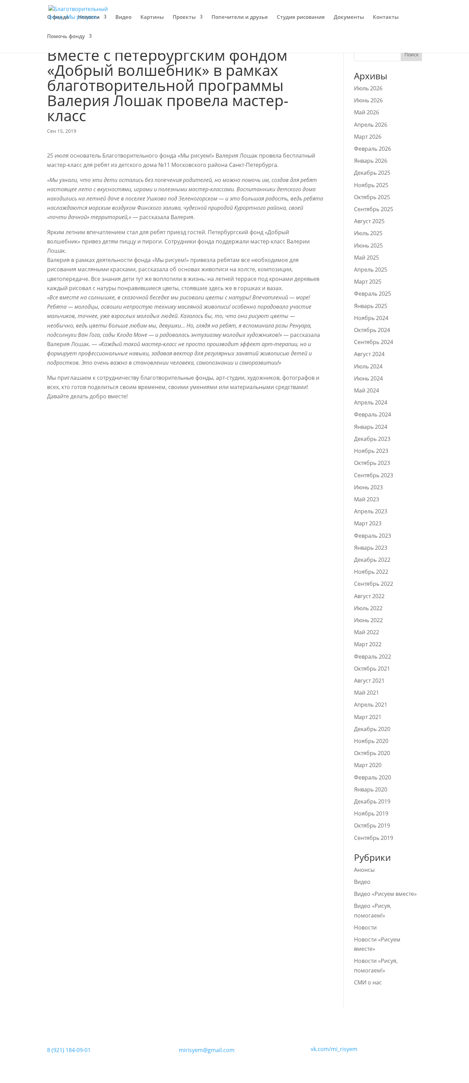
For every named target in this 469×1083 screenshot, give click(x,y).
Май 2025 (366, 257)
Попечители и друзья (239, 17)
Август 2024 (369, 354)
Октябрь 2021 (372, 668)
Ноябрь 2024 (371, 318)
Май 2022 (366, 632)
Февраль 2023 (372, 535)
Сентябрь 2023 (373, 475)
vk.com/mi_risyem (334, 1049)
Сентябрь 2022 (373, 584)
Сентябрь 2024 (373, 342)
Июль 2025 (368, 233)
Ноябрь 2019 (371, 813)
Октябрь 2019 (372, 825)
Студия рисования (301, 17)
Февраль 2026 (372, 148)
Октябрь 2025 (372, 197)
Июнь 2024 (368, 378)
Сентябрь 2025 (373, 209)
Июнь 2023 (368, 487)
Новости (89, 17)
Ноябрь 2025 (371, 185)
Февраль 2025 (372, 293)
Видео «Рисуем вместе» (385, 894)
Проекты (184, 17)
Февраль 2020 (372, 777)
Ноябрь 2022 (371, 571)
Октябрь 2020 (372, 753)
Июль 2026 (368, 88)
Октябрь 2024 (372, 330)
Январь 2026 (370, 160)
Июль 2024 (368, 366)
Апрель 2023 (370, 511)
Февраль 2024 (372, 414)
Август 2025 (369, 221)
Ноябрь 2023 (371, 451)
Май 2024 (366, 390)
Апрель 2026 (370, 124)
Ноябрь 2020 (371, 741)
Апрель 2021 (370, 704)
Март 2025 (367, 281)
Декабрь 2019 (372, 801)
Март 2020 (367, 765)
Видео (123, 17)
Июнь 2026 (368, 100)
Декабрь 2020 (372, 729)
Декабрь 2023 (372, 439)
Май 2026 (366, 112)
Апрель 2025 (370, 269)
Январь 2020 (370, 789)
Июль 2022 (368, 608)
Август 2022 (369, 596)
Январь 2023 (370, 547)
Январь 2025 (370, 306)
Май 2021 (366, 692)
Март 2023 (367, 523)
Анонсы (364, 870)
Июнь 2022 (368, 620)
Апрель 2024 (370, 402)
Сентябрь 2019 (373, 838)
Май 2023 (366, 499)
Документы (349, 17)
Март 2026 (367, 136)
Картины (152, 17)
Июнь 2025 (368, 245)
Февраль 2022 (372, 656)
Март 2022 (367, 644)
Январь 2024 (370, 427)
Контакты (386, 17)
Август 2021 (369, 680)
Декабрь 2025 (372, 172)
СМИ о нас (368, 982)
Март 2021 (367, 717)
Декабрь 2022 (372, 559)
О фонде (58, 17)
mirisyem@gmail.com (207, 1050)
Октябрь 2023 (372, 463)
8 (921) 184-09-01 (69, 1050)
